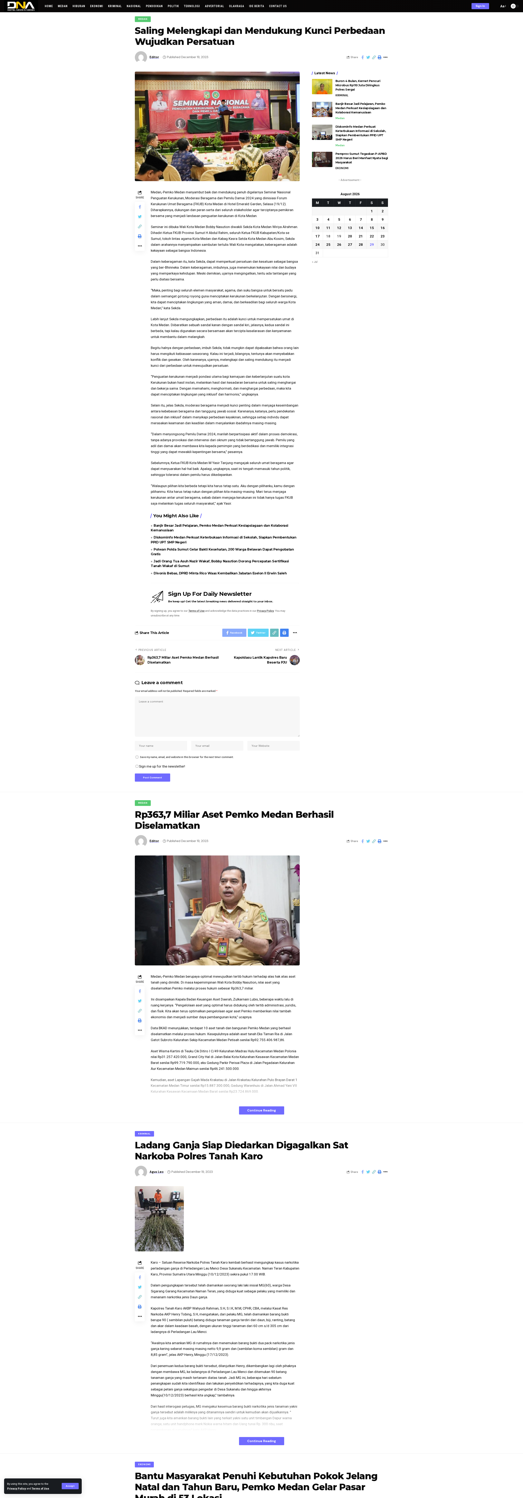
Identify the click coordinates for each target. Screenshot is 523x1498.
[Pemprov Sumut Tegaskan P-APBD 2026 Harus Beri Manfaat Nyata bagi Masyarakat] (322, 159)
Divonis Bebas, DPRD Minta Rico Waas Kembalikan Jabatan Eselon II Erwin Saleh (220, 573)
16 (383, 228)
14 (361, 228)
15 (372, 228)
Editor (154, 57)
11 (328, 228)
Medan (143, 19)
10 (317, 228)
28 (361, 244)
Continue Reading (261, 1110)
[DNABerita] (21, 6)
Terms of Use (40, 1488)
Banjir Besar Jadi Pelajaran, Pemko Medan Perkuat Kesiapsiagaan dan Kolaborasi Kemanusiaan (360, 108)
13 (350, 228)
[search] (495, 6)
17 (317, 236)
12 (339, 228)
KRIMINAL (341, 95)
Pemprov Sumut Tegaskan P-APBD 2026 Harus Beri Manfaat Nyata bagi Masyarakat (361, 158)
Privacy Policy (16, 1488)
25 (328, 244)
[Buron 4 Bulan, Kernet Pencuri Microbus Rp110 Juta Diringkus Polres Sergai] (322, 86)
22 (372, 236)
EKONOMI (342, 168)
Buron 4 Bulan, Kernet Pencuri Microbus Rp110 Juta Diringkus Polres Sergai (357, 85)
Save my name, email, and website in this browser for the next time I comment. (187, 757)
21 (361, 236)
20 (350, 236)
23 (383, 236)
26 (339, 244)
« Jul (314, 261)
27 (350, 244)
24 (317, 244)
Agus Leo (157, 1172)
